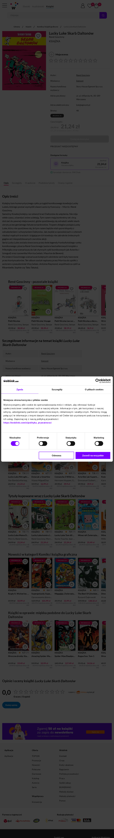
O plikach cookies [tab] (94, 389)
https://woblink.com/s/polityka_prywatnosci (27, 422)
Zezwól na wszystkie (93, 455)
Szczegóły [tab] (57, 389)
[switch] (43, 443)
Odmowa (56, 455)
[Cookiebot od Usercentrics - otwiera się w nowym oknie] (98, 381)
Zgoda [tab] (19, 389)
